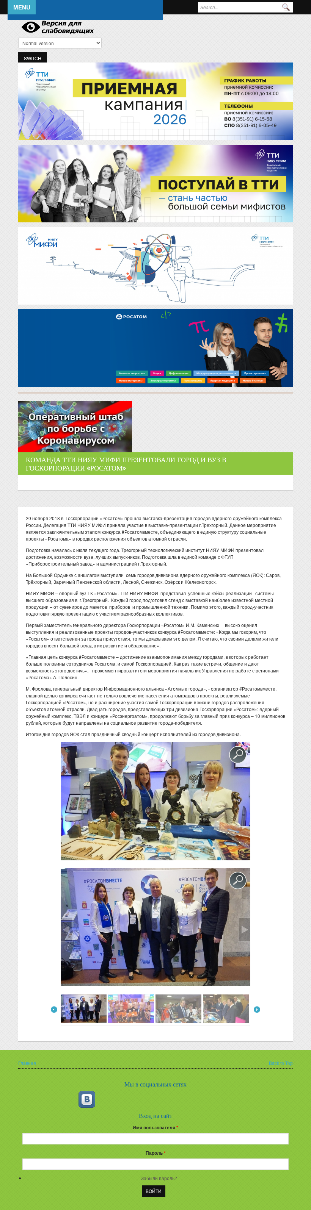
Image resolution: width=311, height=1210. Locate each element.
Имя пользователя (155, 1127)
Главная (27, 1063)
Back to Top (281, 1063)
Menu (21, 7)
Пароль (156, 1152)
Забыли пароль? (159, 1178)
